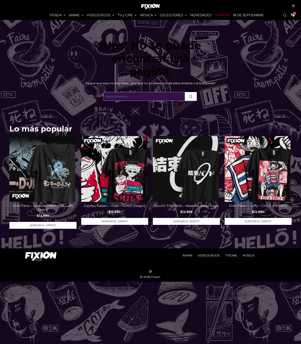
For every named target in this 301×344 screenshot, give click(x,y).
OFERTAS (222, 15)
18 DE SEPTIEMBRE (248, 15)
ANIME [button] (74, 15)
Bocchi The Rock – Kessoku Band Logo (186, 206)
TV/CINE (231, 255)
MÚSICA (146, 15)
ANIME (187, 255)
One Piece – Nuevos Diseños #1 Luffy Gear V (43, 208)
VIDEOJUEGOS (209, 255)
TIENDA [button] (55, 15)
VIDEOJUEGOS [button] (98, 15)
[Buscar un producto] (285, 15)
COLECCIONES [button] (171, 15)
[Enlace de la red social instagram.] (293, 5)
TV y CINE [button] (125, 15)
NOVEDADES (200, 15)
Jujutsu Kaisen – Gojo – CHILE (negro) (114, 206)
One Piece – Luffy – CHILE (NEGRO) (258, 206)
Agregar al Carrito (43, 225)
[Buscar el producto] (191, 96)
